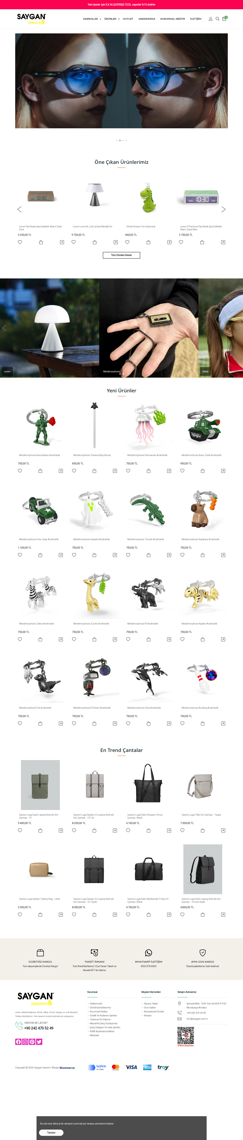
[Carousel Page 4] (126, 140)
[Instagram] (25, 1042)
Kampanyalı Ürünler (154, 1011)
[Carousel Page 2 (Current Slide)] (123, 374)
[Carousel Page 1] (117, 140)
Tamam (51, 1132)
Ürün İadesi (150, 1007)
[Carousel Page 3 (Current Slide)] (123, 140)
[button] (210, 19)
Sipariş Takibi (151, 1003)
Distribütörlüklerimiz (100, 1007)
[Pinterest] (32, 1042)
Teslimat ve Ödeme (100, 1019)
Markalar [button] (91, 18)
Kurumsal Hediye (173, 18)
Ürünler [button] (110, 18)
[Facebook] (18, 1042)
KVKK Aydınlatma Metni (102, 1031)
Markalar (94, 1035)
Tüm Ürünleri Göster (121, 255)
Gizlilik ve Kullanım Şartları (103, 1015)
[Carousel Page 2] (120, 140)
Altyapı (55, 1067)
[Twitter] (39, 1042)
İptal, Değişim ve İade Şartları (105, 1027)
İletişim (195, 18)
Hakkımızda (147, 18)
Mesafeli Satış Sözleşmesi (104, 1023)
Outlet (128, 18)
